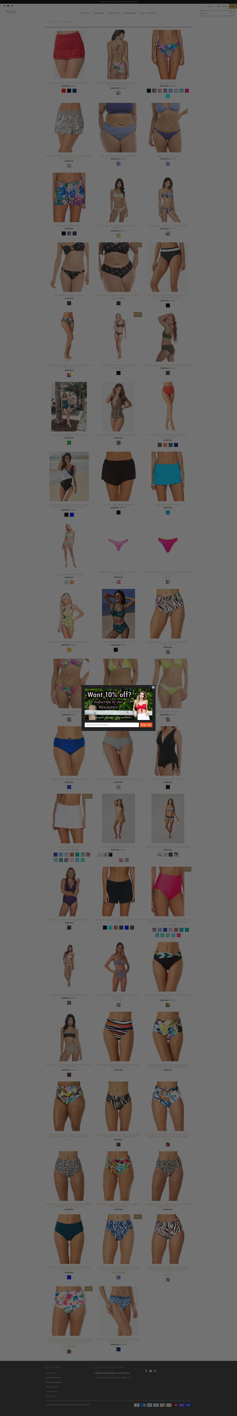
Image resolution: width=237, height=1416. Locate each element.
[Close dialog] (153, 687)
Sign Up (146, 725)
